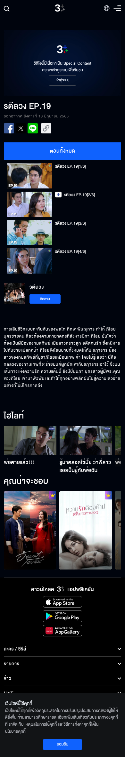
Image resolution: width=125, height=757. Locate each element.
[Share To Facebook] (9, 128)
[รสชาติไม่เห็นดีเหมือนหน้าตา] (30, 530)
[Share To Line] (33, 128)
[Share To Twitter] (21, 128)
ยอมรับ (62, 744)
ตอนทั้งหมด (62, 151)
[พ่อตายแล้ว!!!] (30, 440)
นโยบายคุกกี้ (15, 731)
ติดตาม (45, 299)
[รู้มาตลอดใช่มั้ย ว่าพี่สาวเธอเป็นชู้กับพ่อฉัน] (86, 440)
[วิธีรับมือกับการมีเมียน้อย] (85, 530)
